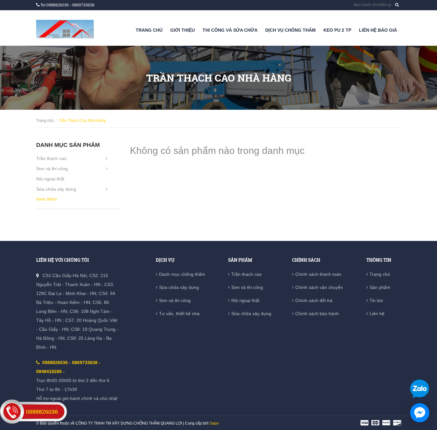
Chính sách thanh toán (318, 274)
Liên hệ (377, 313)
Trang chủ (379, 274)
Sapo (214, 423)
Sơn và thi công (52, 168)
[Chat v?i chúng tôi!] (419, 412)
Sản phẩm (379, 287)
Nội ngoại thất (50, 178)
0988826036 (42, 412)
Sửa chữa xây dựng (56, 189)
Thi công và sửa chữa (230, 30)
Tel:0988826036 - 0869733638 (67, 5)
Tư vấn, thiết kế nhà (179, 313)
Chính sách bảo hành (317, 313)
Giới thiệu (182, 30)
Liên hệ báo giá (378, 30)
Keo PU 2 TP (337, 30)
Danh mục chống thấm (182, 274)
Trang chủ (149, 30)
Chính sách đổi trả (313, 300)
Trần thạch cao (51, 158)
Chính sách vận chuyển (319, 287)
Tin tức (376, 300)
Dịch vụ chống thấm (290, 30)
